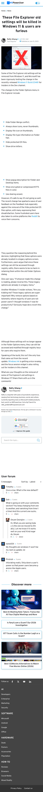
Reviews (4, 767)
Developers (5, 694)
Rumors (4, 747)
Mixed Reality (6, 780)
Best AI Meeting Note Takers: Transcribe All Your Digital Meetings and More (21, 613)
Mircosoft (5, 718)
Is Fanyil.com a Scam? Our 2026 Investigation (21, 624)
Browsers (5, 771)
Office (3, 732)
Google (4, 727)
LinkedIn (30, 682)
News (9, 11)
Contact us (28, 788)
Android (4, 723)
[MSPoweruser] (15, 3)
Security (4, 708)
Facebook (12, 682)
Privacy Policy (16, 788)
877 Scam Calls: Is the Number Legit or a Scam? (21, 634)
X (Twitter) (18, 682)
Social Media (6, 776)
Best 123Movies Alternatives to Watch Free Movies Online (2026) (21, 665)
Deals (3, 743)
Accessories (6, 752)
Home (3, 11)
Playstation (5, 756)
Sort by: (24, 482)
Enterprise (5, 699)
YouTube (24, 682)
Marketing (5, 703)
